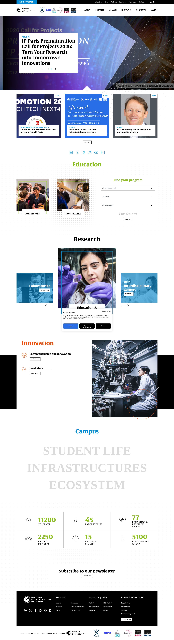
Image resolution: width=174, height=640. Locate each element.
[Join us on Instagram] (89, 152)
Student (91, 603)
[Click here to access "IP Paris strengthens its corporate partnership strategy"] (135, 116)
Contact (141, 2)
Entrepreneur (107, 607)
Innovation (126, 10)
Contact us (127, 619)
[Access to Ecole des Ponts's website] (117, 633)
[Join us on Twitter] (77, 152)
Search (127, 219)
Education (100, 10)
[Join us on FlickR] (103, 152)
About (87, 10)
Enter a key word (128, 213)
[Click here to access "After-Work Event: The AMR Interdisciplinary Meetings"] (87, 116)
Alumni (105, 610)
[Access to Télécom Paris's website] (137, 633)
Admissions (98, 2)
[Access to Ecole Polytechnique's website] (97, 633)
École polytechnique (77, 607)
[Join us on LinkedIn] (71, 152)
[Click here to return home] (25, 10)
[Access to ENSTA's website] (107, 633)
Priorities (128, 294)
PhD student (107, 603)
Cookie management (128, 614)
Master (58, 603)
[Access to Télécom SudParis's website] (147, 633)
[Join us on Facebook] (83, 152)
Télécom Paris (75, 610)
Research (113, 10)
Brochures (122, 2)
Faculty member (94, 607)
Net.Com (59, 633)
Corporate (141, 10)
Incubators (36, 368)
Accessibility (125, 607)
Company (92, 610)
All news (87, 142)
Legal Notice (125, 603)
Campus (153, 10)
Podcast (114, 2)
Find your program (128, 180)
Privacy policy (106, 311)
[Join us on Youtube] (96, 152)
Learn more (45, 290)
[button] (27, 2)
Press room (132, 2)
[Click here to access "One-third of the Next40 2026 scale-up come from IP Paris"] (39, 116)
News (106, 2)
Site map (124, 610)
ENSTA (58, 610)
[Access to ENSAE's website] (128, 633)
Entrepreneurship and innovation (50, 353)
